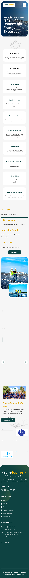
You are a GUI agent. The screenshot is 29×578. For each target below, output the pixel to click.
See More (13, 252)
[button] (26, 362)
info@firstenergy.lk (10, 527)
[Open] (24, 5)
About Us (6, 503)
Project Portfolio (8, 510)
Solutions (6, 507)
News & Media (7, 513)
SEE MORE (7, 420)
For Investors (7, 516)
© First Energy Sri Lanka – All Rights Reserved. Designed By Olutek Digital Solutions (14, 573)
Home (5, 500)
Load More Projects (10, 339)
